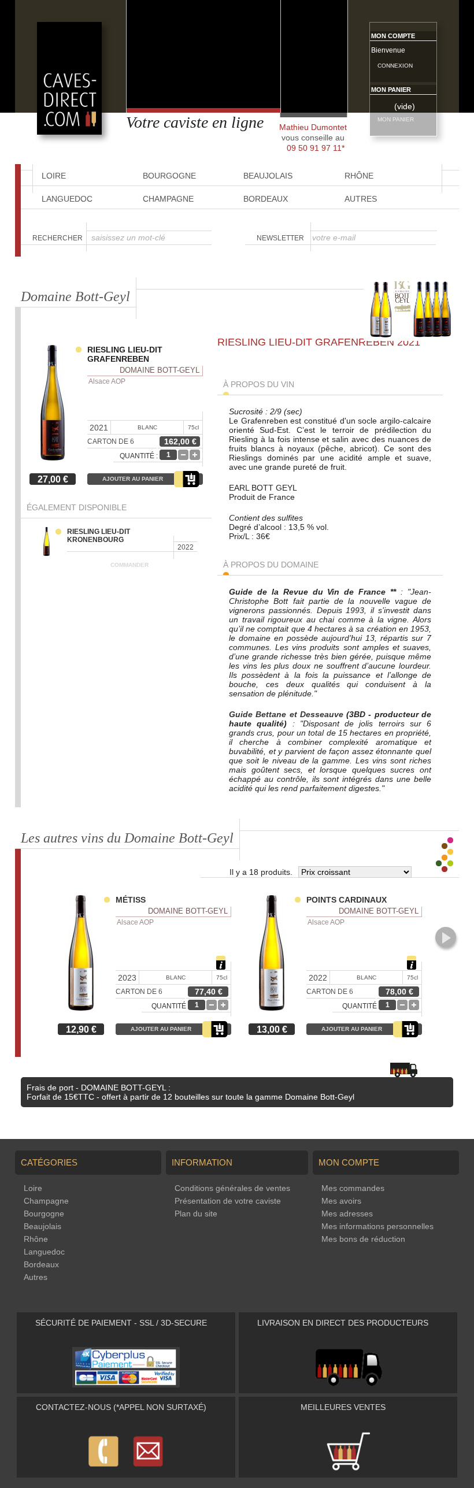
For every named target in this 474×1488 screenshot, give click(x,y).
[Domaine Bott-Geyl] (411, 338)
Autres (361, 198)
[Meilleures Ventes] (348, 1469)
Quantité (168, 1006)
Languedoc (67, 198)
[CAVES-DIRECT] (69, 131)
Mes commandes (352, 1188)
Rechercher (57, 238)
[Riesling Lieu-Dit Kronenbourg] (51, 542)
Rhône (36, 1239)
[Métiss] (84, 953)
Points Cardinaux (346, 899)
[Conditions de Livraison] (348, 1384)
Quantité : (139, 456)
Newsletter (280, 238)
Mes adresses (347, 1213)
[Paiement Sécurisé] (126, 1384)
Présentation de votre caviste (228, 1200)
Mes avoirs (341, 1200)
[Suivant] (445, 937)
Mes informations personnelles (377, 1226)
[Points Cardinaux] (275, 953)
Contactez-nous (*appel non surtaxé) (121, 1407)
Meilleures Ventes (343, 1407)
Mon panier (391, 89)
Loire (33, 1188)
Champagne (168, 198)
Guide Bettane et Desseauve (286, 714)
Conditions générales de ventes (232, 1188)
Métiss (131, 899)
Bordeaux (265, 198)
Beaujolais (42, 1226)
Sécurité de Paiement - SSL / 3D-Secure (121, 1322)
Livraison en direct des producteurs (342, 1322)
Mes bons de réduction (363, 1239)
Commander (129, 565)
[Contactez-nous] (126, 1469)
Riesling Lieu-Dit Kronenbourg (98, 536)
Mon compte (393, 35)
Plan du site (196, 1213)
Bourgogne (44, 1213)
